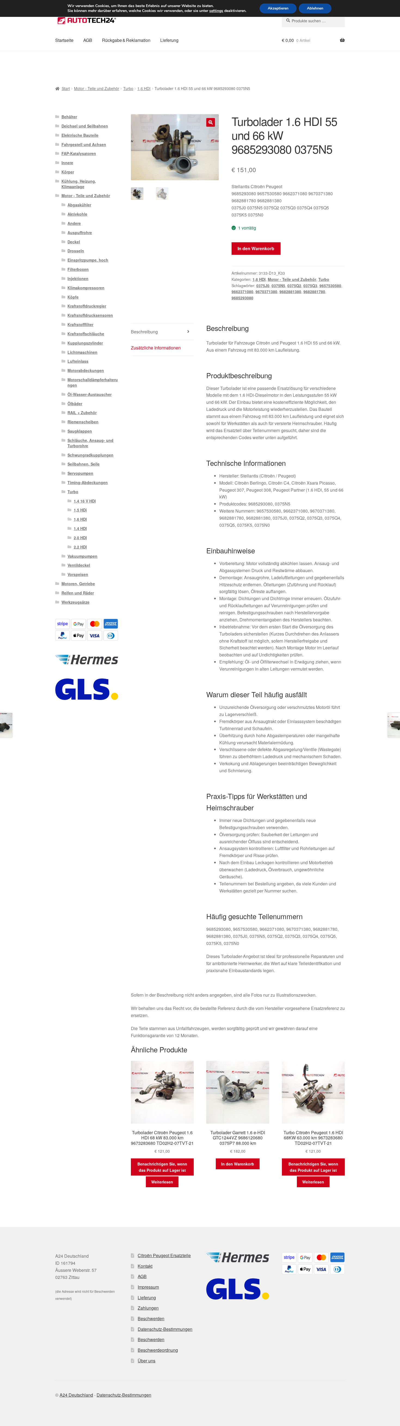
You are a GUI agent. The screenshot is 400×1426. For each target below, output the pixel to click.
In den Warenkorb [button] (237, 1164)
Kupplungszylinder (85, 343)
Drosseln (75, 250)
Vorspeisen (77, 574)
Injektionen (77, 278)
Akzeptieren (278, 8)
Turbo (128, 88)
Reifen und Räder (77, 593)
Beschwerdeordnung (158, 1350)
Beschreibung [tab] (144, 331)
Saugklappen (79, 431)
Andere (74, 223)
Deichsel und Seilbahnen (84, 126)
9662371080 (242, 291)
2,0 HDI (80, 537)
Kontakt (145, 1266)
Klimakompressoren (85, 287)
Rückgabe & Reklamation (126, 40)
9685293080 (242, 297)
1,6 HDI (143, 88)
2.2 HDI (80, 547)
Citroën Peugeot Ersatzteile (164, 1255)
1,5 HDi (80, 510)
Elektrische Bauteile (80, 135)
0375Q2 (294, 285)
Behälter (69, 116)
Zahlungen (148, 1308)
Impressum (148, 1287)
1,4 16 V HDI (85, 501)
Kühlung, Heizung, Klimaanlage (78, 183)
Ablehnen (315, 8)
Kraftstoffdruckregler (86, 306)
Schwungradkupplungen (90, 455)
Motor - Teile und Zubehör (96, 88)
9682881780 (314, 291)
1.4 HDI (80, 528)
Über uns (146, 1360)
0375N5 (278, 285)
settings (216, 10)
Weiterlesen (162, 1182)
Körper (67, 172)
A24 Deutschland (76, 1395)
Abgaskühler (79, 204)
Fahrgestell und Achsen (83, 144)
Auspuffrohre (79, 232)
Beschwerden (151, 1318)
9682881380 (290, 291)
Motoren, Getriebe (78, 583)
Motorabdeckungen (85, 370)
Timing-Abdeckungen (87, 482)
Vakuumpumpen (82, 556)
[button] (210, 122)
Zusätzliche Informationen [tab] (156, 348)
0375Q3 (310, 285)
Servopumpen (80, 473)
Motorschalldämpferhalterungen (92, 382)
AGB (87, 40)
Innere (67, 162)
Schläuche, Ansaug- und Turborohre (90, 443)
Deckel (73, 241)
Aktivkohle (77, 214)
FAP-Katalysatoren (78, 153)
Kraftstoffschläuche (85, 333)
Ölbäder (74, 403)
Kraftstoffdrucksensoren (90, 315)
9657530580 (330, 285)
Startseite (64, 40)
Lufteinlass (77, 361)
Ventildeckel (78, 565)
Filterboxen (78, 269)
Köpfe (73, 297)
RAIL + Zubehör (82, 412)
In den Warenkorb (256, 248)
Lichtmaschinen (82, 352)
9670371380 (266, 291)
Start (66, 88)
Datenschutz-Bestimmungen (165, 1329)
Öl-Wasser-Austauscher (89, 394)
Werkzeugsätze (75, 602)
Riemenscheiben (83, 421)
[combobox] (313, 20)
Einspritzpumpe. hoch (87, 260)
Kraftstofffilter (80, 324)
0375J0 (262, 285)
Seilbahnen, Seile (83, 464)
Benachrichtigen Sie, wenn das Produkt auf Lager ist (162, 1167)
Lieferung (169, 40)
